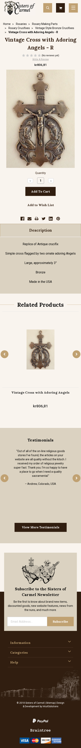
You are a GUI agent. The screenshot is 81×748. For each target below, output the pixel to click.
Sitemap (50, 703)
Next (76, 354)
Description (40, 230)
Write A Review (40, 59)
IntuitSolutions (50, 706)
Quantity (40, 173)
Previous (4, 354)
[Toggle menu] (73, 8)
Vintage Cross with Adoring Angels (40, 392)
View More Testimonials (40, 527)
